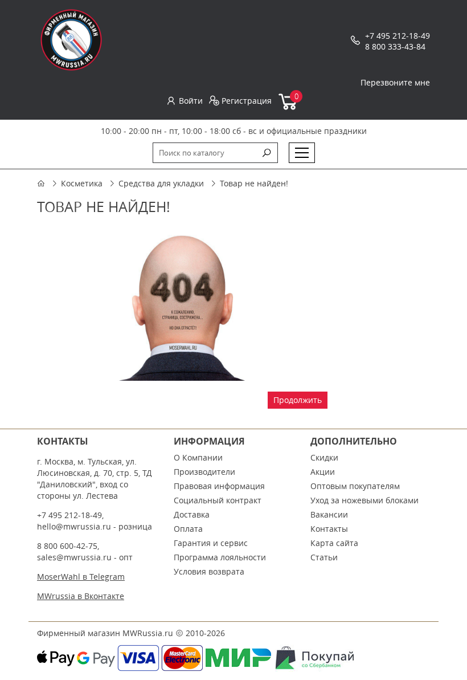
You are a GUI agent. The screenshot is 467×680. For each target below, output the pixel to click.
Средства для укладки (161, 183)
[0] (288, 107)
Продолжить (297, 399)
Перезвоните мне (395, 82)
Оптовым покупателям (355, 486)
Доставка (192, 514)
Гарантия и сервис (211, 543)
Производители (204, 471)
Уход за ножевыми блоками (364, 500)
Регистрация (247, 100)
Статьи (324, 557)
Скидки (324, 457)
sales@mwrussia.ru (74, 557)
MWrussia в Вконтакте (80, 596)
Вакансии (329, 514)
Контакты (329, 528)
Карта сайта (334, 543)
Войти (191, 100)
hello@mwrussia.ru (74, 526)
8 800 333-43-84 (395, 46)
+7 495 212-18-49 (397, 35)
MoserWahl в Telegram (81, 576)
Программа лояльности (220, 557)
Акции (322, 471)
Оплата (188, 528)
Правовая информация (219, 486)
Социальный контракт (217, 500)
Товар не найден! (254, 183)
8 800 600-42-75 (67, 545)
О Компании (198, 457)
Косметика (82, 183)
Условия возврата (209, 571)
